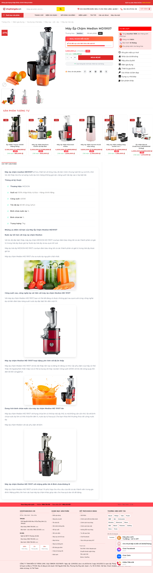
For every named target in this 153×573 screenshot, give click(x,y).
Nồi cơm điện (56, 533)
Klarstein (111, 522)
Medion (80, 33)
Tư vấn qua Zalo (85, 533)
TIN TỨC (93, 15)
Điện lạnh (55, 554)
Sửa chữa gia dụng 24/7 (87, 540)
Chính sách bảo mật (86, 526)
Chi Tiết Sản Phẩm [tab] (9, 164)
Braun (126, 522)
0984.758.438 (46, 504)
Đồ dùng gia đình (57, 547)
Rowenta (122, 525)
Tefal (122, 515)
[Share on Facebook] (85, 71)
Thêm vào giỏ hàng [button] (14, 143)
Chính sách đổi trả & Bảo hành (89, 519)
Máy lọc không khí (57, 544)
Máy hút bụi (55, 540)
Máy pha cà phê (57, 519)
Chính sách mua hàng (86, 522)
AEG (109, 525)
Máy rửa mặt (115, 15)
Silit (115, 519)
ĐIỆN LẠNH (83, 15)
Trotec (116, 529)
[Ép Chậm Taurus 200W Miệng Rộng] (14, 128)
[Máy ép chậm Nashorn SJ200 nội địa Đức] (40, 128)
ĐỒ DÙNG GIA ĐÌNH (68, 15)
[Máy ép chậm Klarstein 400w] (65, 128)
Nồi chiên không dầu (58, 526)
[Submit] (61, 9)
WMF (109, 519)
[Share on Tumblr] (106, 71)
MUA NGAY (96, 57)
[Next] (58, 57)
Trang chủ (6, 22)
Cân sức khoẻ (104, 15)
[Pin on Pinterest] (95, 71)
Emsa (110, 529)
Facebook (111, 537)
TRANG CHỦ (39, 15)
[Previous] (5, 57)
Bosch (110, 515)
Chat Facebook (84, 536)
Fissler (128, 515)
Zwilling (129, 525)
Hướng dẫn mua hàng (86, 529)
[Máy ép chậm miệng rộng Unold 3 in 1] (116, 128)
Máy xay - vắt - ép (52, 22)
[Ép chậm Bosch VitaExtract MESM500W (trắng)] (141, 128)
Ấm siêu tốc (55, 522)
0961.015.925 (146, 2)
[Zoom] (4, 85)
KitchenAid (121, 519)
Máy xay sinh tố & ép (58, 536)
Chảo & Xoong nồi (57, 551)
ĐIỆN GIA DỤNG (51, 15)
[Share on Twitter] (90, 71)
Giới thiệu (83, 515)
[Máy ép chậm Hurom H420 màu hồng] (90, 128)
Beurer (115, 525)
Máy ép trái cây (67, 22)
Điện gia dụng (18, 22)
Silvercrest (119, 522)
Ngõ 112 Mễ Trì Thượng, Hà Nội (30, 536)
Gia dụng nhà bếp (34, 22)
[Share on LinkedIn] (101, 71)
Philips (116, 515)
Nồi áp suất (55, 529)
